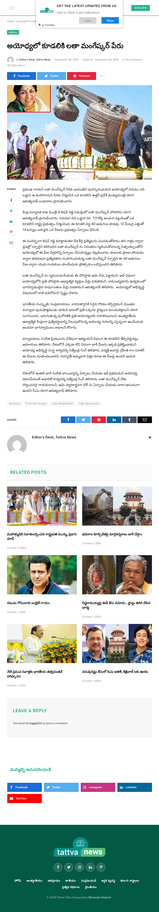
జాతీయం (13, 32)
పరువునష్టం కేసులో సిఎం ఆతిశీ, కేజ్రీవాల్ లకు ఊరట (115, 672)
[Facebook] (11, 200)
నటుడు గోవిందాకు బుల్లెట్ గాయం (28, 603)
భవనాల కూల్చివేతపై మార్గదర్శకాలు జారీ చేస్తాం (112, 534)
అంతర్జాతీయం (34, 880)
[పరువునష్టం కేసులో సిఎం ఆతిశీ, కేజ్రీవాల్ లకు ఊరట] (117, 643)
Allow (110, 20)
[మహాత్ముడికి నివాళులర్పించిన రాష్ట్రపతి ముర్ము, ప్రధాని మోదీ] (42, 506)
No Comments (134, 59)
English (140, 8)
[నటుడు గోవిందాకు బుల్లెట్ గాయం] (42, 575)
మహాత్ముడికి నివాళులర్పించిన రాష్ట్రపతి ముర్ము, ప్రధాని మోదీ (42, 536)
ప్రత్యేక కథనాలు (71, 887)
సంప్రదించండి (88, 880)
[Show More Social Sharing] (101, 76)
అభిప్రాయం (54, 880)
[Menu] (11, 8)
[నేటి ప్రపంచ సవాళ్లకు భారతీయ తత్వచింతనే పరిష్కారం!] (42, 643)
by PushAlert (48, 25)
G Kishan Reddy (36, 403)
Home (10, 21)
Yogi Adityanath (89, 403)
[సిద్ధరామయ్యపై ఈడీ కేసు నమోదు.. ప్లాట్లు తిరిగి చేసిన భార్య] (117, 575)
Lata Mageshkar (62, 403)
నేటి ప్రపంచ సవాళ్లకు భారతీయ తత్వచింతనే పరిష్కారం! (34, 674)
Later (87, 20)
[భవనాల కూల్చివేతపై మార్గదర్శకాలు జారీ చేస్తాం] (117, 506)
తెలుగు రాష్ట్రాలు (129, 880)
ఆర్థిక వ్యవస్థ (108, 880)
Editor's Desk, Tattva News (34, 59)
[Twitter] (11, 211)
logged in (36, 723)
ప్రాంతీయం (91, 887)
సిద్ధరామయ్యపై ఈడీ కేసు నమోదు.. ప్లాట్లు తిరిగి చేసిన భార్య (116, 605)
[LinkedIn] (11, 221)
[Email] (11, 242)
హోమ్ (17, 880)
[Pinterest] (11, 232)
